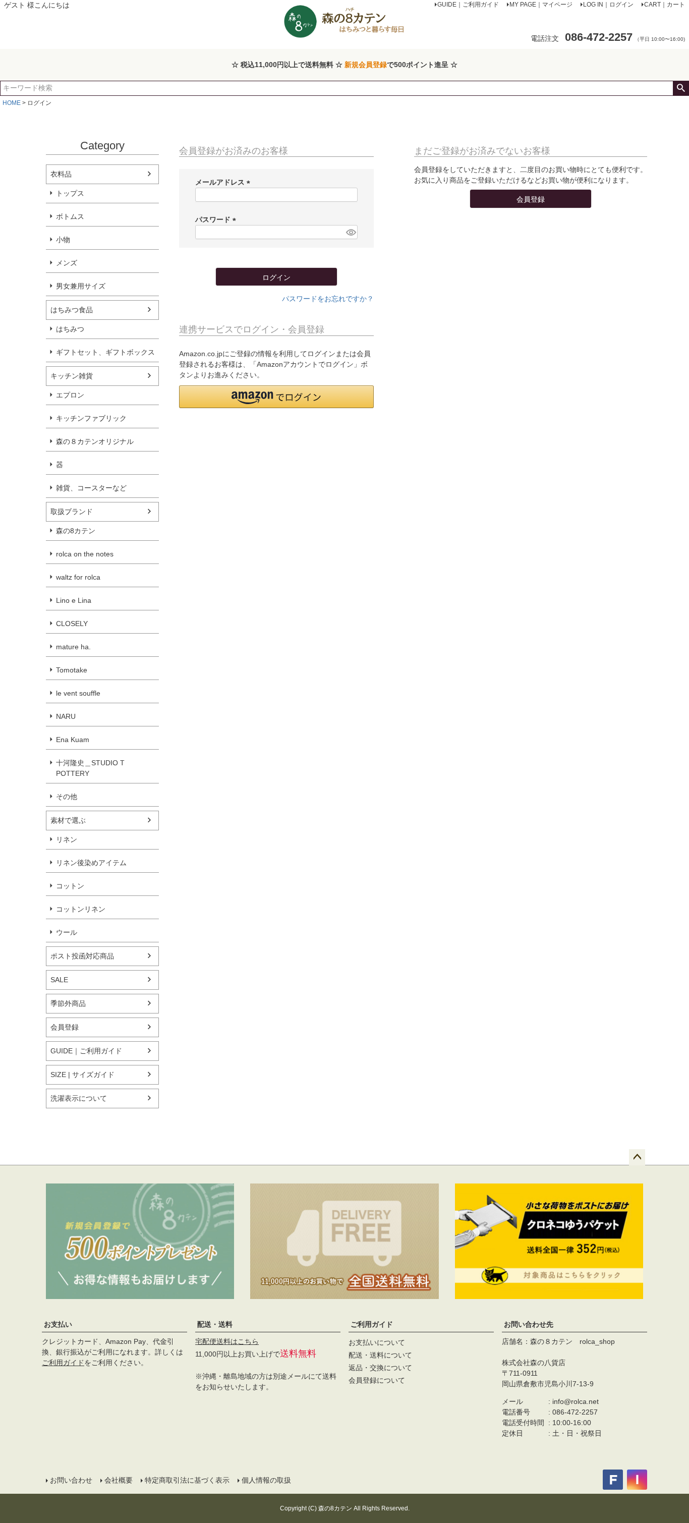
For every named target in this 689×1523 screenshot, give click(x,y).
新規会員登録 (365, 65)
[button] (276, 396)
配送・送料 (215, 1324)
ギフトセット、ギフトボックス (105, 352)
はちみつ (70, 329)
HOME (12, 102)
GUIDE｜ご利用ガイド (86, 1051)
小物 (63, 240)
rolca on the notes (84, 554)
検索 (680, 88)
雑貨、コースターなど (91, 488)
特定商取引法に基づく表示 (187, 1480)
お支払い (58, 1324)
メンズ (66, 263)
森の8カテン (75, 531)
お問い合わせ (71, 1480)
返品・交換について (380, 1368)
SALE (59, 980)
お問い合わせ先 (528, 1324)
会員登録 (64, 1027)
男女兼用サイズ (80, 286)
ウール (66, 932)
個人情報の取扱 (266, 1480)
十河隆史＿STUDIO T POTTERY (90, 768)
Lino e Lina (73, 600)
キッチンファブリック (91, 418)
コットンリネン (80, 909)
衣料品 (61, 174)
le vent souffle (78, 693)
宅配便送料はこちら (227, 1341)
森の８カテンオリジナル (95, 441)
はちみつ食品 (71, 310)
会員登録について (377, 1380)
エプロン (70, 395)
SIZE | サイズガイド (82, 1074)
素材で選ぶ (68, 820)
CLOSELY (72, 623)
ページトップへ (637, 1157)
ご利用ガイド (63, 1363)
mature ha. (73, 647)
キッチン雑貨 (71, 376)
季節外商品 (68, 1003)
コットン (70, 886)
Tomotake (71, 670)
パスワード (217, 219)
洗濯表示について (78, 1098)
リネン (66, 839)
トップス (70, 193)
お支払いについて (377, 1342)
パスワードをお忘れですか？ (328, 299)
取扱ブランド (71, 511)
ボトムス (70, 216)
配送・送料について (380, 1355)
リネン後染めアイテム (91, 863)
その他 (66, 797)
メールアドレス (224, 182)
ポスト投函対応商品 (82, 956)
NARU (66, 716)
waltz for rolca (78, 577)
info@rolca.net (575, 1401)
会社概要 (118, 1480)
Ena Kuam (72, 740)
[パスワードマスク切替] (350, 232)
